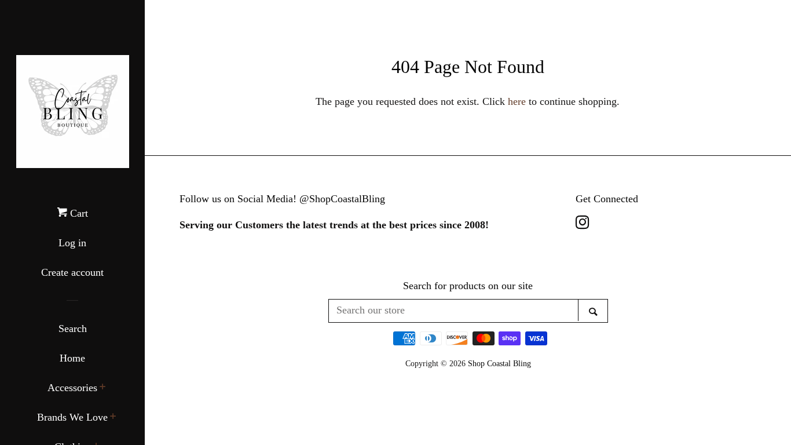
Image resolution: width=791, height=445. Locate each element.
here (517, 101)
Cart (77, 213)
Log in (72, 243)
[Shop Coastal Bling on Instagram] (582, 224)
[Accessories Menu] (102, 388)
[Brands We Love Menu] (113, 417)
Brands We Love (72, 417)
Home (72, 358)
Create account (72, 272)
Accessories (72, 387)
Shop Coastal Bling (499, 363)
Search (72, 328)
